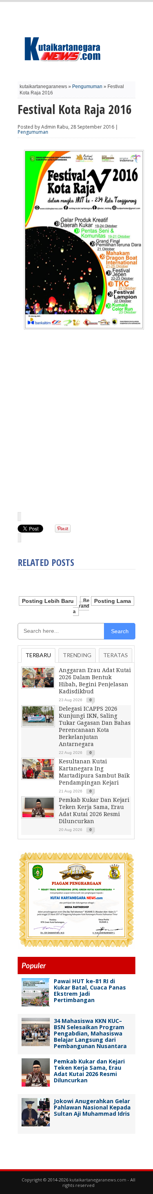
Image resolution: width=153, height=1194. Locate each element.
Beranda (81, 606)
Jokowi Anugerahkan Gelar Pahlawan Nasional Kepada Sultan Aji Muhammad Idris (92, 1107)
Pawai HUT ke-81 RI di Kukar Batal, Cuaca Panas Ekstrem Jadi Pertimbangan (90, 990)
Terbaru (38, 655)
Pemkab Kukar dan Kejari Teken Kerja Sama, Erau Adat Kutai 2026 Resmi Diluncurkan (89, 1071)
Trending (77, 655)
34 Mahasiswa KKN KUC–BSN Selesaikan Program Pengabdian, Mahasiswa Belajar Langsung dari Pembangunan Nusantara (90, 1033)
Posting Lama (112, 601)
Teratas (115, 655)
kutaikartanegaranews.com (97, 1180)
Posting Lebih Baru (48, 601)
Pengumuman (87, 86)
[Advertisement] (76, 425)
